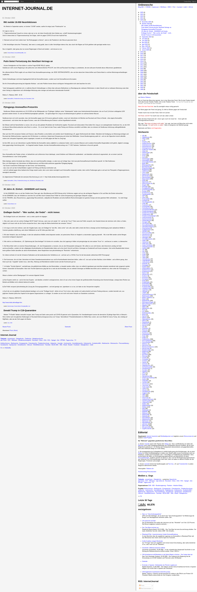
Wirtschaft (145, 425)
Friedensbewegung (147, 211)
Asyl (143, 157)
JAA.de (190, 7)
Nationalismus (146, 319)
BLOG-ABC (55, 345)
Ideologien (145, 237)
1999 (142, 89)
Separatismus (146, 365)
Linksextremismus (147, 294)
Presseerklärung (124, 343)
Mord (143, 310)
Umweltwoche (22, 345)
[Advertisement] (18, 363)
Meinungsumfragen (147, 302)
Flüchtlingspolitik (147, 202)
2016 (142, 57)
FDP (143, 196)
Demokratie (145, 176)
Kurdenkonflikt (96, 343)
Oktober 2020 (146, 23)
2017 (142, 55)
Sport (143, 374)
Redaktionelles (146, 350)
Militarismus (145, 308)
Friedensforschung (18, 98)
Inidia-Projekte (147, 437)
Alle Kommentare (145, 588)
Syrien (144, 379)
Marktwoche (105, 343)
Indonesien (145, 242)
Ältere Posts (128, 326)
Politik (144, 337)
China (15, 180)
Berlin (144, 163)
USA (33, 98)
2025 (142, 12)
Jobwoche (53, 343)
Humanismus (146, 234)
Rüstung (144, 356)
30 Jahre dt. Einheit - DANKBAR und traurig (25, 189)
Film (174, 7)
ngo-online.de (160, 481)
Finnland (144, 200)
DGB (143, 180)
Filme (143, 197)
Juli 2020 (145, 38)
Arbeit (144, 151)
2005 (142, 78)
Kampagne (145, 265)
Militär (144, 307)
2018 (142, 53)
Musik (144, 314)
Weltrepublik (145, 414)
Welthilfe (144, 411)
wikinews (145, 424)
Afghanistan (145, 137)
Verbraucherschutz (147, 399)
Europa (144, 191)
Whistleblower (146, 422)
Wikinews (14, 340)
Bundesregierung (161, 485)
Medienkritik (145, 300)
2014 (142, 61)
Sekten (144, 362)
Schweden (145, 359)
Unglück (144, 393)
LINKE (144, 293)
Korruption (145, 279)
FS (1, 348)
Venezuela (145, 398)
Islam (143, 253)
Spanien (144, 371)
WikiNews (163, 7)
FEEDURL (8, 348)
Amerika (144, 142)
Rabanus (144, 344)
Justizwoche (67, 343)
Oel (143, 327)
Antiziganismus (146, 148)
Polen (144, 336)
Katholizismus (146, 270)
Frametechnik (183, 464)
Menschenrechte (147, 303)
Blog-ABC (141, 7)
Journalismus (146, 259)
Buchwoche (145, 166)
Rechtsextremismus (148, 347)
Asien (144, 156)
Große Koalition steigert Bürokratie (152, 541)
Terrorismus (145, 384)
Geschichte (145, 223)
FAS (49, 340)
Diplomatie (145, 182)
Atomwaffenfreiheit (147, 162)
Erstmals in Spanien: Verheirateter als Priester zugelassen (159, 565)
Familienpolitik (146, 194)
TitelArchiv (28, 338)
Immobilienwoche (77, 343)
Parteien (144, 331)
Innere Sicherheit (147, 245)
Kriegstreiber (146, 282)
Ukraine (144, 390)
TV (75, 340)
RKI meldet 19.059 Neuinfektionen (20, 22)
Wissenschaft (146, 427)
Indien (144, 240)
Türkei (144, 388)
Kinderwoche (146, 271)
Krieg (143, 280)
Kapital (144, 266)
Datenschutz (146, 174)
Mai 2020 (145, 42)
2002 (142, 83)
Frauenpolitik (146, 206)
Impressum (155, 7)
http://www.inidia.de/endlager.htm (12, 302)
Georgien (145, 222)
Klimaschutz (146, 274)
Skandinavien (146, 368)
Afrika (144, 139)
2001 (142, 85)
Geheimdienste (146, 220)
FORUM (148, 7)
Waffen (144, 404)
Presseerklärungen (143, 458)
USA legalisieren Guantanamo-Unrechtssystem (156, 572)
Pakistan (144, 330)
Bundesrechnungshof (24, 340)
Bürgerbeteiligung (147, 168)
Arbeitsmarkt (146, 152)
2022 (142, 16)
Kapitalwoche (169, 490)
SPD (143, 373)
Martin (144, 299)
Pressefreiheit (146, 342)
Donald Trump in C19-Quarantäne (20, 310)
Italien (144, 256)
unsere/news (11, 338)
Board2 (70, 345)
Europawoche (23, 343)
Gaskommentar (146, 217)
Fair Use (170, 464)
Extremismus (146, 192)
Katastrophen (146, 268)
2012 (142, 65)
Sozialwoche (4, 345)
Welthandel (145, 410)
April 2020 (145, 44)
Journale (59, 343)
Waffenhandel (146, 405)
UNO (143, 394)
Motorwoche (114, 343)
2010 (142, 68)
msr (25, 52)
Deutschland (10, 52)
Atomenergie (10, 306)
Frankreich (145, 205)
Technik (144, 382)
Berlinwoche (14, 343)
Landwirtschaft (146, 288)
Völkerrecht (145, 402)
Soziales (144, 370)
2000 (142, 87)
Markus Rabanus (146, 97)
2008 (142, 72)
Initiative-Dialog (177, 485)
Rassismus (145, 345)
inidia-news (145, 243)
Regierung (145, 351)
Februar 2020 (146, 48)
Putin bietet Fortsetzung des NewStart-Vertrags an (28, 61)
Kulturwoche (87, 343)
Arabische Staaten (147, 149)
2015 (142, 59)
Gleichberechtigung (148, 226)
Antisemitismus (146, 146)
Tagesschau (69, 340)
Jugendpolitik (146, 260)
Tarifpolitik (145, 381)
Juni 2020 (145, 40)
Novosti (144, 325)
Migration (145, 305)
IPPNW (62, 340)
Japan (144, 257)
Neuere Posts (7, 326)
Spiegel (53, 340)
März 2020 (145, 46)
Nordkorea (32, 180)
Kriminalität (145, 283)
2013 (142, 63)
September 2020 (147, 37)
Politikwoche (146, 339)
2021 (142, 18)
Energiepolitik (24, 306)
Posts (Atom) (14, 330)
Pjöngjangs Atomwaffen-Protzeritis (21, 107)
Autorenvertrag (142, 471)
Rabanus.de (149, 468)
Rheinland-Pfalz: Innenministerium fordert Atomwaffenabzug (160, 534)
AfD (143, 135)
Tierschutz (145, 385)
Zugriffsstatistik (146, 428)
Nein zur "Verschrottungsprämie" (151, 514)
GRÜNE (144, 231)
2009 (142, 70)
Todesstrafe (145, 387)
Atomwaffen (10, 98)
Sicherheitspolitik (147, 367)
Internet (144, 248)
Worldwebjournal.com (167, 436)
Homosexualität (146, 233)
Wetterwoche (146, 419)
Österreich (145, 328)
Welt (143, 408)
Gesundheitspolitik (18, 52)
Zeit (58, 340)
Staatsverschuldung (148, 377)
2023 (142, 14)
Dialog (166, 444)
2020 (142, 20)
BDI (153, 485)
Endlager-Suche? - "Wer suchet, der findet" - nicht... (156, 33)
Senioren (144, 364)
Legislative (145, 290)
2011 (142, 67)
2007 (142, 74)
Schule (144, 357)
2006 (142, 76)
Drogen (144, 185)
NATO (144, 320)
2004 (142, 80)
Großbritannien (146, 229)
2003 (142, 82)
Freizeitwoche (33, 343)
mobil (91, 345)
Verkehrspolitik (146, 401)
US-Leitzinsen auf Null (148, 521)
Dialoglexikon (85, 345)
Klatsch (144, 273)
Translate (47, 345)
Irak (143, 250)
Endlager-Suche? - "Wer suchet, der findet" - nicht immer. (32, 212)
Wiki (61, 345)
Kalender (144, 263)
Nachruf (144, 316)
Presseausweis (151, 471)
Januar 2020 (145, 50)
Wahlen (144, 407)
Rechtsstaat (145, 348)
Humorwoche (146, 236)
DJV (9, 340)
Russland (28, 98)
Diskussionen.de (147, 183)
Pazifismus (145, 333)
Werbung (144, 416)
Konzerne (145, 277)
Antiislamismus (146, 145)
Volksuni (29, 345)
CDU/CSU (145, 171)
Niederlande (145, 322)
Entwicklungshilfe (147, 189)
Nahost (144, 317)
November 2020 (147, 22)
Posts (142, 585)
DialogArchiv (20, 338)
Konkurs (144, 276)
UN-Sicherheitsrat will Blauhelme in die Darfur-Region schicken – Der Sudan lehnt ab (167, 554)
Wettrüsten (145, 421)
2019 (142, 52)
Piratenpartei (146, 334)
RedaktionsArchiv (38, 338)
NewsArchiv (173, 479)
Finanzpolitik (146, 199)
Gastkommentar (147, 219)
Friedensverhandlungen (149, 216)
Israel (143, 254)
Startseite (68, 326)
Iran (143, 251)
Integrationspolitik (147, 246)
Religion (144, 353)
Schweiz (144, 361)
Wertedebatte (146, 418)
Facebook (77, 345)
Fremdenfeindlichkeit (148, 209)
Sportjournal (12, 345)
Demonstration (146, 177)
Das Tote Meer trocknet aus (150, 527)
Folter (144, 203)
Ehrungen (145, 186)
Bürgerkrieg (145, 169)
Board (65, 345)
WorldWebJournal (38, 345)
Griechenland (146, 228)
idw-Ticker (4, 340)
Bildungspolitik (146, 165)
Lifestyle (144, 291)
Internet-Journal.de (27, 8)
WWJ (169, 7)
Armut (144, 154)
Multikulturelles (146, 313)
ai (142, 140)
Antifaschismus (5, 343)
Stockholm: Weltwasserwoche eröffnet (153, 548)
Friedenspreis (146, 214)
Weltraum (145, 413)
